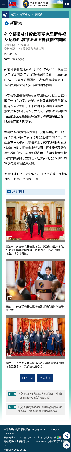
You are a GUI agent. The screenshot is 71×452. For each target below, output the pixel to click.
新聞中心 (25, 14)
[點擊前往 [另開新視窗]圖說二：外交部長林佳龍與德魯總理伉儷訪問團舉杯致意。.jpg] (35, 280)
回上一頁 (27, 377)
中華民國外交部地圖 (59, 437)
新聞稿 (38, 14)
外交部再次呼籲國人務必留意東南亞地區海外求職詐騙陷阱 (39, 395)
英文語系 (67, 4)
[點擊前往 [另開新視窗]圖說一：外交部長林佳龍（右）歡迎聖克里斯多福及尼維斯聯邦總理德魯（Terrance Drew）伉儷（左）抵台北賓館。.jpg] (35, 220)
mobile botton (4, 4)
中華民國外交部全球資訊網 (35, 4)
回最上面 (45, 377)
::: (4, 419)
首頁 (13, 14)
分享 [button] (66, 435)
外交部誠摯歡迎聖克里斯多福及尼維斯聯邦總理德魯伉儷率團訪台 (39, 409)
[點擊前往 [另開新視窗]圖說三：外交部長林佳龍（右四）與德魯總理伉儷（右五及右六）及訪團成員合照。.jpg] (35, 337)
